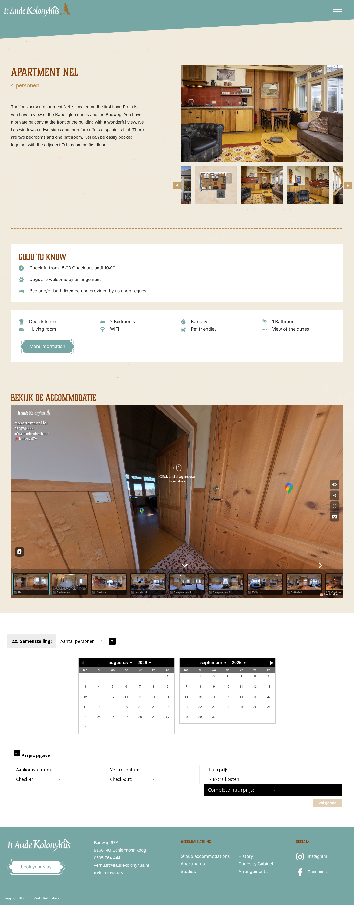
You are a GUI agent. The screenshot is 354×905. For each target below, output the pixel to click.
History (245, 856)
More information (47, 346)
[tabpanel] (262, 185)
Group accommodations (205, 856)
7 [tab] (276, 209)
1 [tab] (232, 209)
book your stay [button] (36, 866)
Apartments (193, 863)
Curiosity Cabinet (256, 863)
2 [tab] (240, 209)
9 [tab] (290, 209)
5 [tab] (261, 209)
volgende (328, 803)
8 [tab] (283, 209)
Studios (188, 871)
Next (346, 184)
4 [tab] (254, 209)
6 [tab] (269, 209)
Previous (175, 184)
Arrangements (253, 871)
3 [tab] (247, 209)
